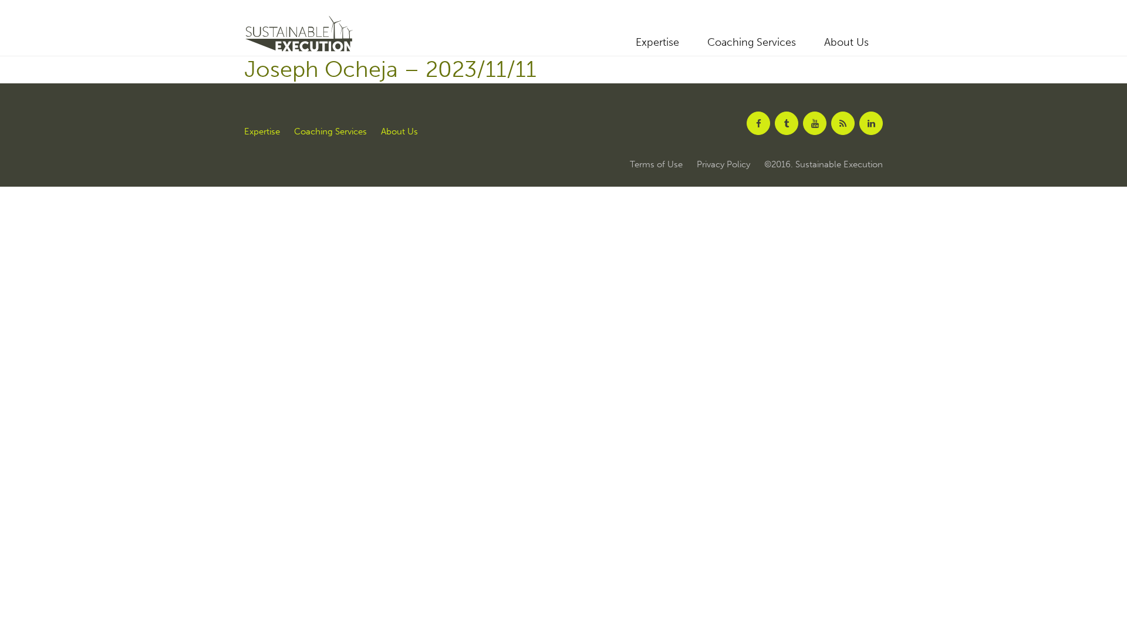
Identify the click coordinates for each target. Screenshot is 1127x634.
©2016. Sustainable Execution (823, 164)
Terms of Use (656, 164)
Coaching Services (751, 42)
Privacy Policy (723, 164)
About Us (846, 42)
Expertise (657, 42)
